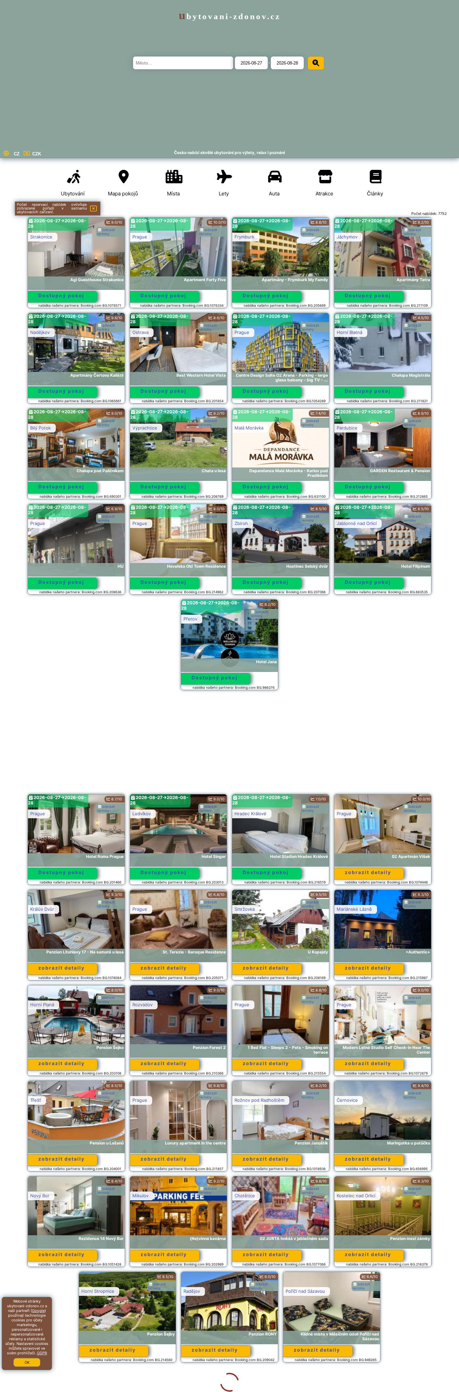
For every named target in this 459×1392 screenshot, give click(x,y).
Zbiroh (241, 523)
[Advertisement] (229, 745)
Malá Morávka (249, 427)
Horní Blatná (349, 332)
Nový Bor (39, 1195)
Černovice (347, 1100)
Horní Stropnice (46, 1291)
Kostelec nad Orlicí (356, 1195)
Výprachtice (144, 427)
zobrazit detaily (368, 872)
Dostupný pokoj (61, 295)
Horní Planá (42, 1004)
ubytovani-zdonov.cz (230, 16)
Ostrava (140, 332)
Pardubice (347, 427)
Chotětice (245, 1195)
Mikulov (140, 1195)
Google (38, 1310)
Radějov (140, 1291)
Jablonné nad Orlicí (357, 523)
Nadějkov (40, 332)
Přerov (190, 619)
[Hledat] (315, 63)
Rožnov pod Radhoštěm (259, 1100)
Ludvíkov (141, 813)
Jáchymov (347, 236)
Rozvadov (142, 1004)
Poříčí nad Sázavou (254, 1291)
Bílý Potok (40, 427)
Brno (341, 1291)
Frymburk (244, 236)
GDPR (42, 1353)
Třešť (35, 1100)
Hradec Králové (250, 813)
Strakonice (41, 236)
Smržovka (245, 909)
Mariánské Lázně (354, 909)
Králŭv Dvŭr (42, 909)
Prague (139, 236)
